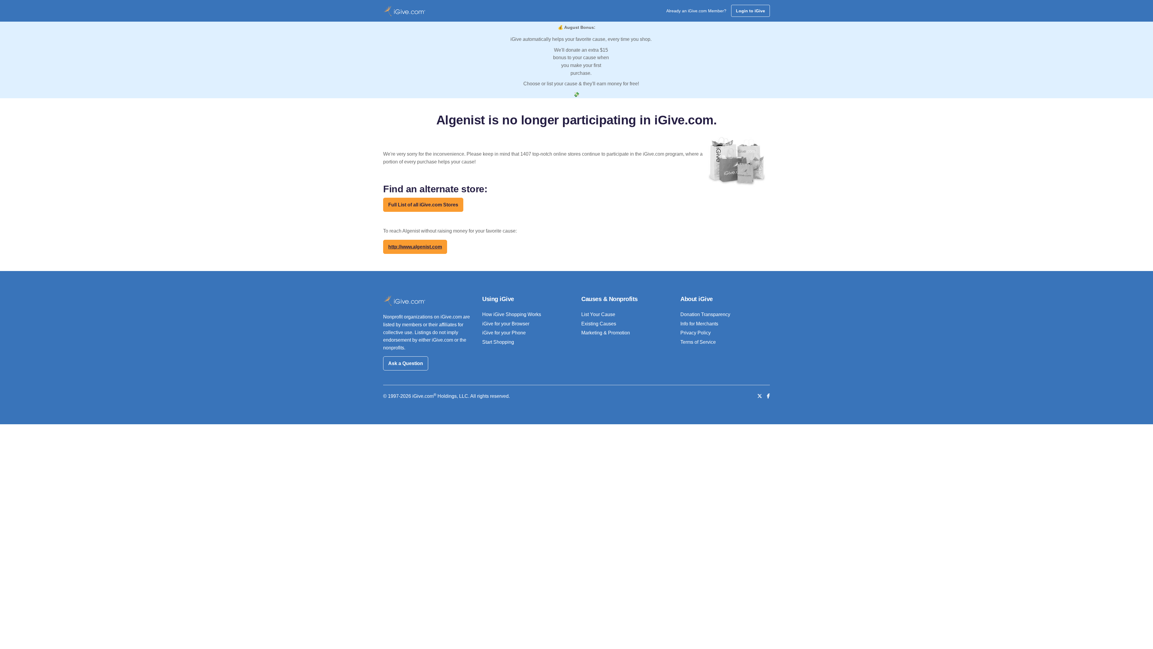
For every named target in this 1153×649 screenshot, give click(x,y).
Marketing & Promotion (605, 332)
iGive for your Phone (504, 332)
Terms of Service (698, 342)
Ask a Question (405, 363)
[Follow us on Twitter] (759, 396)
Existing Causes (598, 323)
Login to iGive (750, 10)
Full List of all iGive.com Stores (423, 204)
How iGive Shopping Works (511, 314)
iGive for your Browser (505, 323)
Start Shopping (498, 342)
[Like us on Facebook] (768, 396)
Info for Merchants (699, 323)
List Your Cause (598, 314)
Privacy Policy (695, 332)
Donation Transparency (705, 314)
